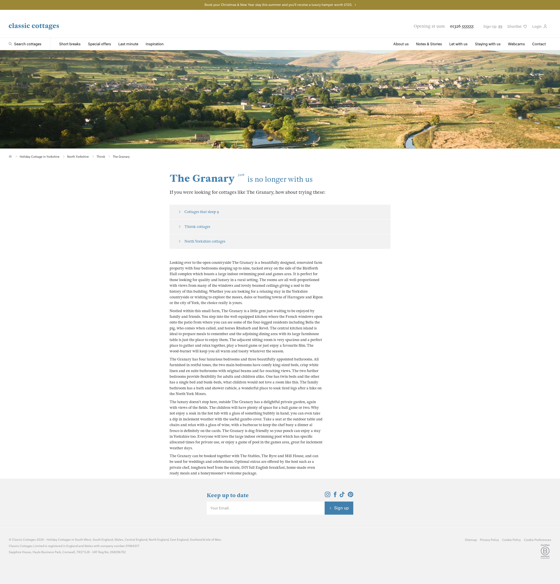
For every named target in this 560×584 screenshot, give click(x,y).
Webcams (516, 44)
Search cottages (27, 44)
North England (159, 540)
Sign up (341, 508)
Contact (539, 44)
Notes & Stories (429, 44)
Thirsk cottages (197, 226)
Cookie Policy (511, 540)
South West (83, 540)
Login (537, 26)
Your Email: (219, 508)
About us (401, 44)
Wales (118, 540)
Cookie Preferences (537, 540)
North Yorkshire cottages (204, 241)
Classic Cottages (24, 540)
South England (103, 540)
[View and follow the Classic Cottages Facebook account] (335, 496)
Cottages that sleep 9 (201, 212)
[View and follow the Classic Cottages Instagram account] (327, 496)
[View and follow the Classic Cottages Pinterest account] (350, 496)
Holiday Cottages (59, 540)
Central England (136, 540)
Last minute (128, 44)
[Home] (10, 156)
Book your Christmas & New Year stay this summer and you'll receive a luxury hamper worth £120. (278, 5)
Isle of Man (213, 540)
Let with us (458, 44)
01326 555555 (462, 26)
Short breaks (69, 44)
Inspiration (155, 44)
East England (179, 540)
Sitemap (471, 540)
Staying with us (487, 44)
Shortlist (514, 26)
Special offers (99, 44)
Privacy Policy (489, 540)
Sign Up (490, 26)
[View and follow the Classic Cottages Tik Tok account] (342, 496)
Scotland (196, 540)
